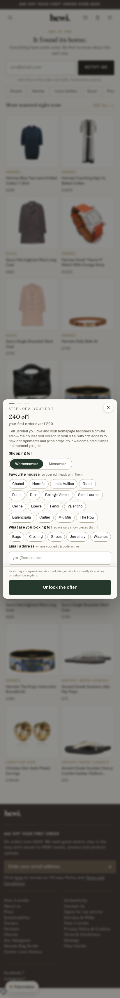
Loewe (36, 506)
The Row (87, 517)
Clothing (36, 537)
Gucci (87, 484)
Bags (16, 537)
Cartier (44, 517)
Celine (17, 506)
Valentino (75, 506)
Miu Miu (65, 517)
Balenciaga (21, 517)
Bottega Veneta (57, 495)
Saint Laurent (88, 495)
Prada (17, 495)
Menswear (57, 464)
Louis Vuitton (64, 484)
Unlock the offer (60, 587)
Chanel (18, 484)
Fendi (54, 506)
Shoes (56, 537)
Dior (33, 495)
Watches (100, 537)
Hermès (38, 484)
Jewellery (77, 537)
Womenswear (26, 464)
